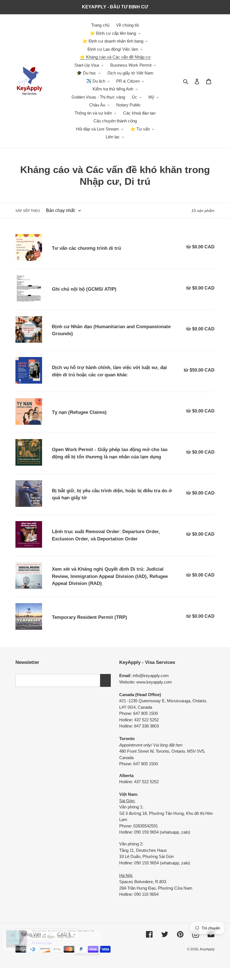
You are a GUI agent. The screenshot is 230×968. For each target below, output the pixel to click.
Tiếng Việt (31, 934)
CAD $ (64, 934)
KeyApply (207, 949)
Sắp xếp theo (27, 211)
